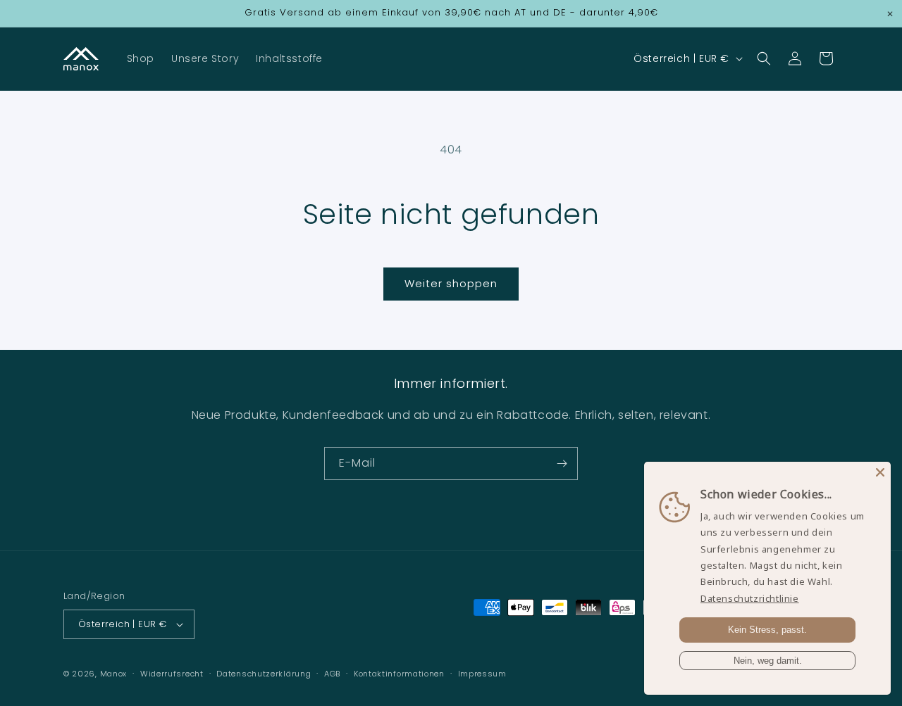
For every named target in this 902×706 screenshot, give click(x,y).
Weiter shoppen (451, 283)
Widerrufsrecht (172, 673)
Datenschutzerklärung (263, 673)
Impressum (482, 673)
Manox (114, 673)
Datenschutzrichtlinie (749, 598)
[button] (763, 58)
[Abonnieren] (561, 463)
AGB (332, 673)
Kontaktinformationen (399, 673)
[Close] (880, 472)
